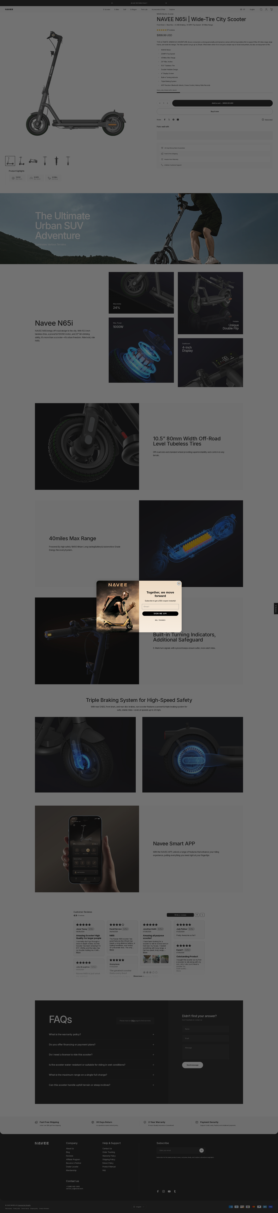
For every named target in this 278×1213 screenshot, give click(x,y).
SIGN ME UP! (160, 614)
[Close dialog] (179, 583)
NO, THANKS (160, 620)
